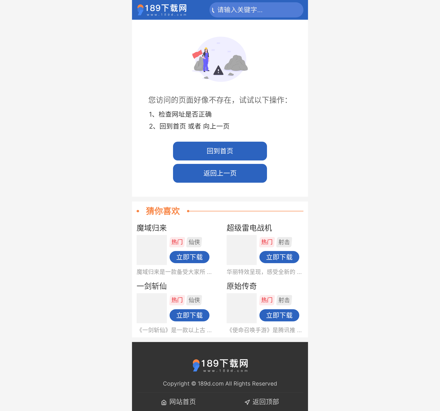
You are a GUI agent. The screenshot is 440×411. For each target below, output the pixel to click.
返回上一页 (220, 173)
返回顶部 (266, 402)
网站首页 (182, 402)
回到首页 (220, 151)
